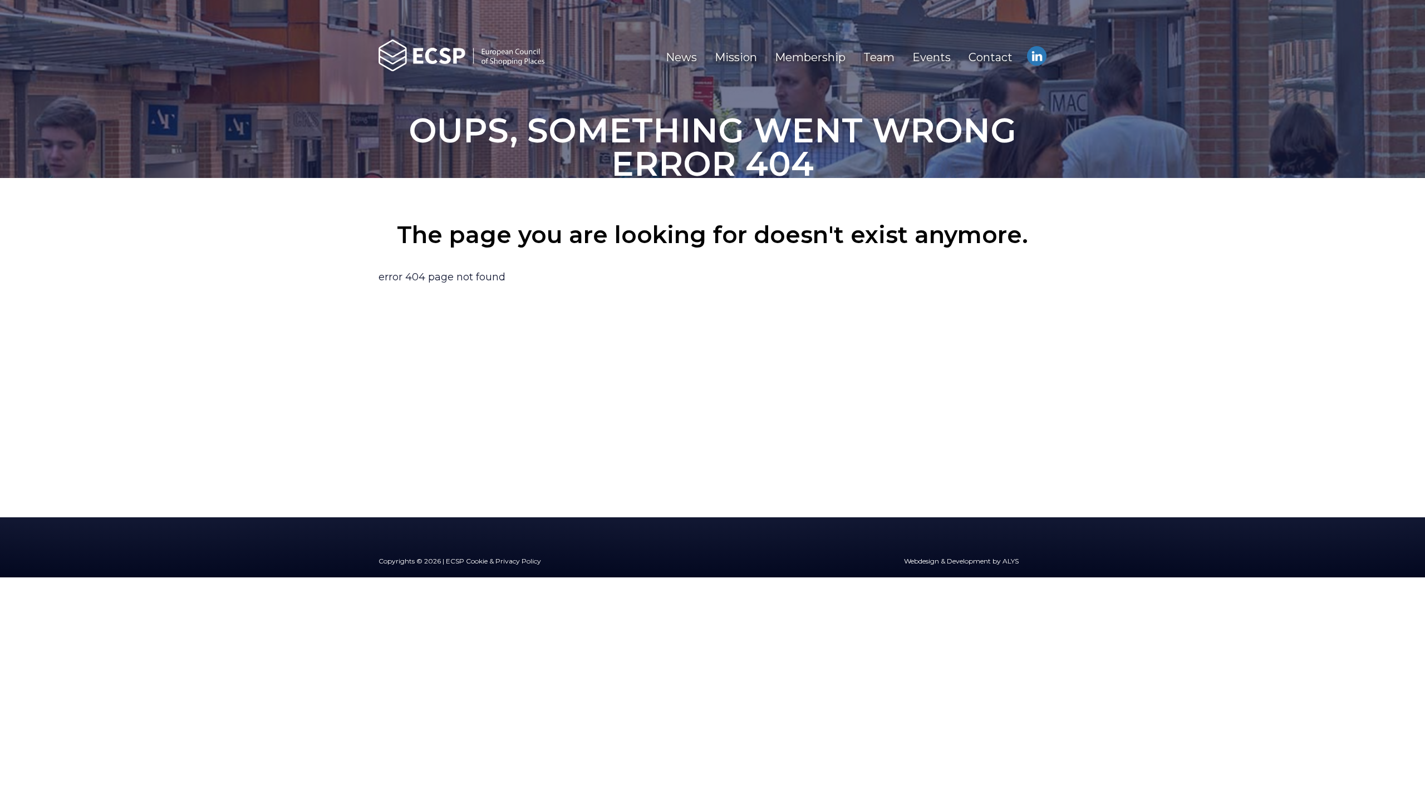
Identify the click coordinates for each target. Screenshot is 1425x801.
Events (931, 57)
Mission (736, 57)
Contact (991, 57)
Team (879, 57)
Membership (810, 57)
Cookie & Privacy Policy (503, 561)
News (681, 57)
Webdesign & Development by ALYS (961, 561)
